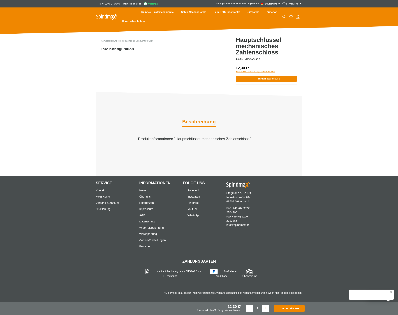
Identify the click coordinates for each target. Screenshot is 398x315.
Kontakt (100, 190)
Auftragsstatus (223, 3)
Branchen (145, 246)
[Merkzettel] (291, 17)
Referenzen (146, 202)
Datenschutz (147, 221)
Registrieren (253, 3)
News (142, 190)
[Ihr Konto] (298, 17)
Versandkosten (224, 293)
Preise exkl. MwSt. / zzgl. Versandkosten (255, 71)
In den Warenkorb (269, 78)
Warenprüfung (148, 234)
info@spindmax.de (132, 3)
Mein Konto (103, 196)
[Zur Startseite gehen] (106, 17)
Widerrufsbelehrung (151, 227)
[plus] (265, 308)
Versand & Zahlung (108, 202)
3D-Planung (103, 209)
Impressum (146, 209)
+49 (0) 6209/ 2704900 (108, 3)
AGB (142, 215)
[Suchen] (284, 17)
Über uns (145, 196)
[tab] (199, 122)
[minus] (249, 308)
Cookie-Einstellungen (152, 240)
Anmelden (236, 3)
